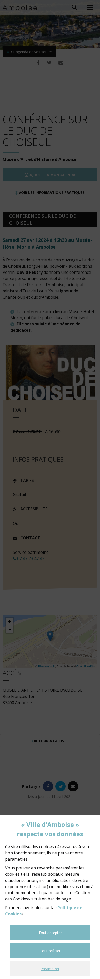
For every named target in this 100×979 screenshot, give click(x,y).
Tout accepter (50, 932)
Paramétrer (50, 968)
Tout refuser (50, 950)
